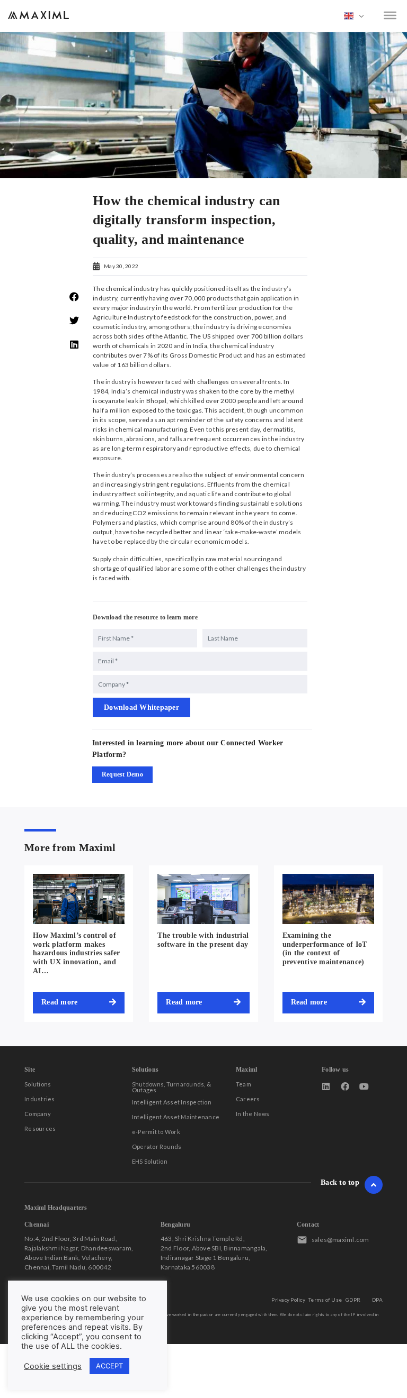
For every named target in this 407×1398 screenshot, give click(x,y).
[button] (74, 297)
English (354, 16)
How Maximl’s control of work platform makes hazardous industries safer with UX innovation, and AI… (76, 953)
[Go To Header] (374, 1185)
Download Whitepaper (141, 707)
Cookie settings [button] (53, 1366)
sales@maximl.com (340, 1240)
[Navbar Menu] (390, 15)
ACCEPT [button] (109, 1366)
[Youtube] (364, 1086)
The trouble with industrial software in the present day (203, 939)
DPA (377, 1299)
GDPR (353, 1299)
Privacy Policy (288, 1299)
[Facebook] (345, 1086)
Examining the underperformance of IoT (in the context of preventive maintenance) (324, 948)
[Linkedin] (326, 1086)
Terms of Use (325, 1299)
